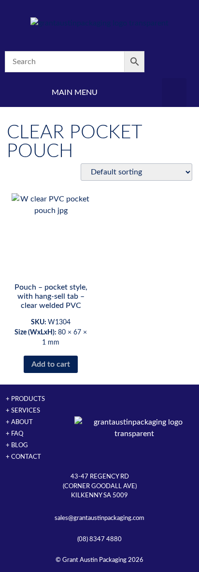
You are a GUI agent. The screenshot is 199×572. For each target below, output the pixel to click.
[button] (174, 92)
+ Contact (23, 457)
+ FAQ (14, 434)
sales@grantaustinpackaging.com (99, 518)
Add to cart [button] (50, 364)
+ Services (23, 410)
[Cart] (174, 62)
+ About (19, 422)
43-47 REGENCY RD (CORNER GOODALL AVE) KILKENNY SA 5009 (100, 486)
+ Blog (17, 445)
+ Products (25, 399)
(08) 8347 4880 (99, 539)
